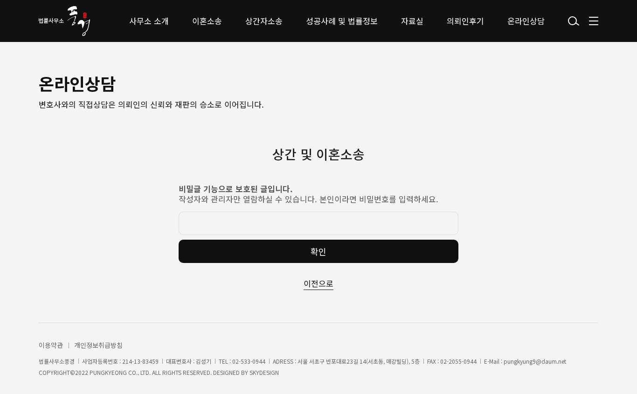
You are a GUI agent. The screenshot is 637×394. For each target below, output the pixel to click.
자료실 (412, 21)
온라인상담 (526, 21)
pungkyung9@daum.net (535, 361)
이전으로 (318, 283)
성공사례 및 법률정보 (342, 21)
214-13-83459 (140, 361)
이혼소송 (207, 21)
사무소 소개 (149, 21)
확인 (318, 251)
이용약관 (51, 345)
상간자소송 (264, 21)
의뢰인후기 (465, 21)
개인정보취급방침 (98, 345)
